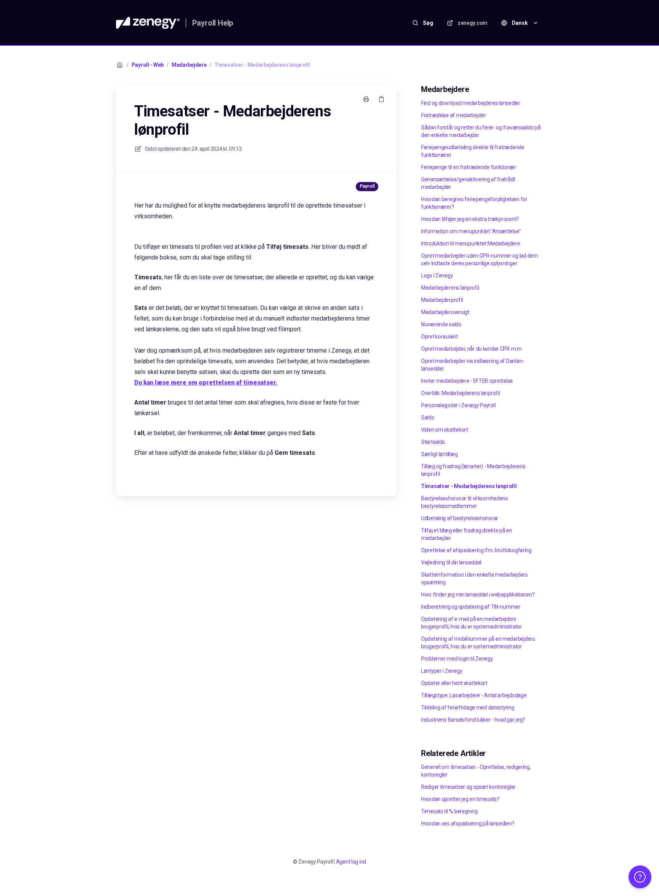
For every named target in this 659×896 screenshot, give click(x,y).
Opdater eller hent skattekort (454, 683)
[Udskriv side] (366, 99)
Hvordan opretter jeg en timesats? (460, 799)
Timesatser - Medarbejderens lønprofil (262, 65)
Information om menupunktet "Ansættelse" (471, 231)
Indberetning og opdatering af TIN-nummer (471, 607)
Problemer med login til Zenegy (457, 659)
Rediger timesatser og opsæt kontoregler (468, 787)
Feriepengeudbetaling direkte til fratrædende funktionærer (472, 151)
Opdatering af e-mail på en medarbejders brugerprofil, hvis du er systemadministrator (471, 623)
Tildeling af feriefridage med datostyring (467, 707)
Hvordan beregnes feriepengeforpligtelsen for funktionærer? (474, 203)
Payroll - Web (148, 65)
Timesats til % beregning (449, 811)
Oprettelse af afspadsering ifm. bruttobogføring (476, 550)
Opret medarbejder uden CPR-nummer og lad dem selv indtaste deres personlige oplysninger (479, 259)
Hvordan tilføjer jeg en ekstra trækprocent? (470, 219)
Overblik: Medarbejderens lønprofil (460, 393)
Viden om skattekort (444, 430)
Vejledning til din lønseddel (451, 562)
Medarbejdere (189, 65)
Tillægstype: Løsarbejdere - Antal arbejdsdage (473, 695)
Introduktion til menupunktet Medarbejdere (470, 243)
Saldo (427, 417)
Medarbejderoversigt (445, 312)
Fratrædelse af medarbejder (453, 115)
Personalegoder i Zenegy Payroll (458, 405)
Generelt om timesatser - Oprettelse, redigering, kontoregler (476, 771)
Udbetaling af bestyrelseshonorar (459, 518)
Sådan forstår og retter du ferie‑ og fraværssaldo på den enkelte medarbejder (480, 131)
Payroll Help (212, 22)
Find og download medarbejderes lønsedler (470, 103)
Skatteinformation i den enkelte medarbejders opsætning (474, 578)
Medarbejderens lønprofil (450, 288)
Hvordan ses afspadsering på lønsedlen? (467, 823)
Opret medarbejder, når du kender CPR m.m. (472, 349)
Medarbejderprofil (442, 300)
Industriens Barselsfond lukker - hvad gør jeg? (473, 720)
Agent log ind (351, 862)
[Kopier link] (381, 99)
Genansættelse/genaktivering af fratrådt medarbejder (468, 183)
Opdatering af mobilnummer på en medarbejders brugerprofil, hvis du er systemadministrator (478, 642)
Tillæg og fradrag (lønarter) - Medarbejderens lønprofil (473, 470)
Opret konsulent (439, 337)
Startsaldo (433, 442)
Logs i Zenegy (437, 275)
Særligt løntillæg (439, 454)
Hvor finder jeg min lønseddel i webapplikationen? (477, 594)
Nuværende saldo (441, 324)
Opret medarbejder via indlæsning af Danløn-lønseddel (472, 365)
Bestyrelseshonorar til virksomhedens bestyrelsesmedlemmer (464, 502)
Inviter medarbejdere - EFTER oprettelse (467, 381)
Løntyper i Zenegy (441, 671)
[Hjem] (148, 23)
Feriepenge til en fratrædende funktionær (468, 167)
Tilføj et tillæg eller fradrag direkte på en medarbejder (466, 534)
